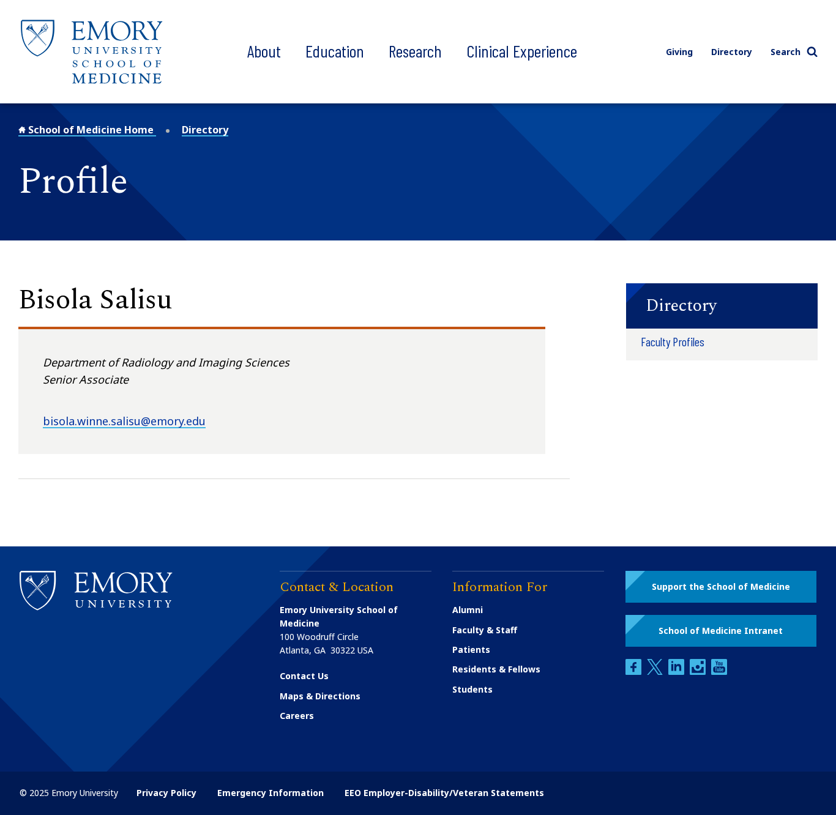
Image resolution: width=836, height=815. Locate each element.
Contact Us (304, 676)
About (264, 50)
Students (472, 689)
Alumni (467, 610)
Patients (471, 649)
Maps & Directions (320, 696)
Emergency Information (270, 792)
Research (415, 50)
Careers (297, 715)
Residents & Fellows (496, 669)
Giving (679, 52)
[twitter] (656, 671)
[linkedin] (677, 671)
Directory (731, 52)
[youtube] (719, 671)
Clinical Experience (521, 50)
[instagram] (699, 671)
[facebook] (634, 671)
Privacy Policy (166, 792)
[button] (722, 306)
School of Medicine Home (91, 129)
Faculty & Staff (484, 630)
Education (334, 50)
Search (786, 52)
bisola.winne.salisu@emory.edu (124, 421)
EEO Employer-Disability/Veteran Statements (444, 792)
